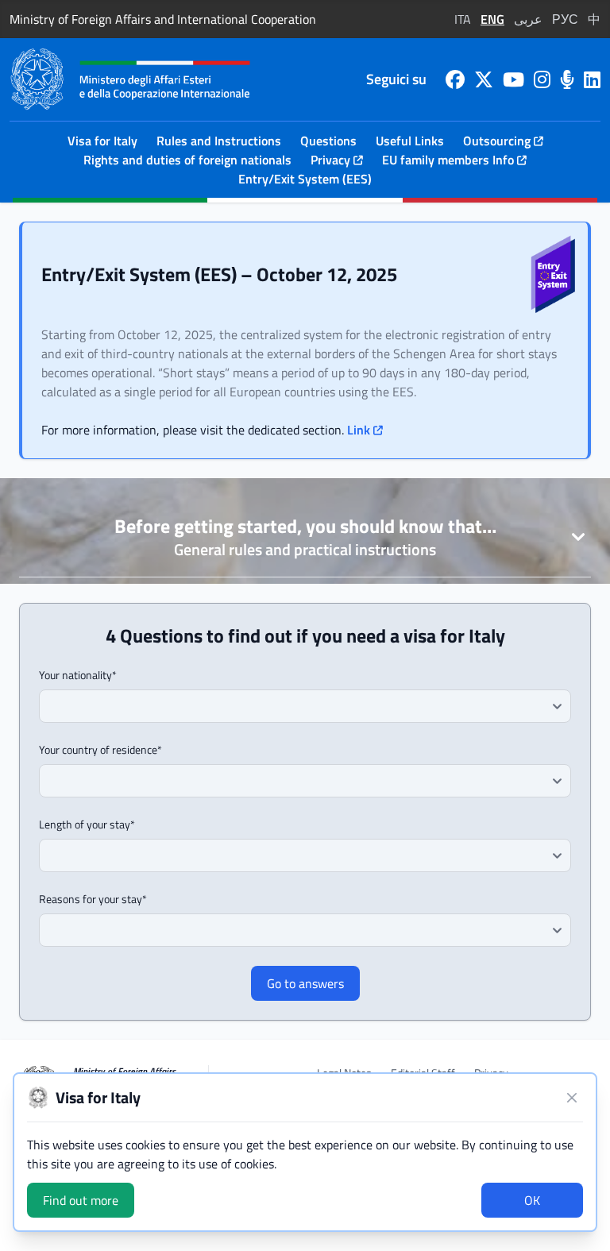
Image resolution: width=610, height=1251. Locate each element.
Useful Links (410, 140)
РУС (565, 19)
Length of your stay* (87, 824)
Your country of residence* (100, 750)
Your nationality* (78, 675)
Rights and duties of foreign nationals (187, 159)
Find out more (80, 1200)
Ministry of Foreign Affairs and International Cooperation (163, 19)
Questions (328, 140)
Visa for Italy (102, 140)
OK (532, 1200)
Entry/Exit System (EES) (305, 178)
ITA (462, 19)
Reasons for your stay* (93, 899)
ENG (492, 19)
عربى (528, 19)
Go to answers (305, 983)
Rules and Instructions (218, 140)
